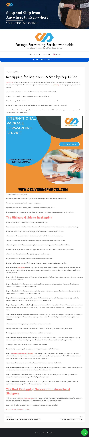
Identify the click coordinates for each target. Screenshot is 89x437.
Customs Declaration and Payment (22, 353)
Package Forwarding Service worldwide (44, 44)
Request (37, 54)
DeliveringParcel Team (47, 433)
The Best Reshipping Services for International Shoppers (38, 391)
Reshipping (9, 82)
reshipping (56, 85)
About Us (46, 54)
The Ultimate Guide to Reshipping (29, 217)
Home (29, 54)
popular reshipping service (27, 398)
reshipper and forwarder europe (18, 409)
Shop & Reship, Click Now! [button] (45, 59)
